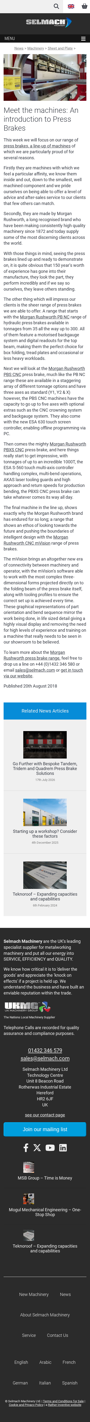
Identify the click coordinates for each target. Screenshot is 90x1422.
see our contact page (45, 1115)
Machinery (35, 48)
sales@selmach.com (35, 670)
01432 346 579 (45, 1050)
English (71, 6)
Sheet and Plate (60, 48)
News (19, 48)
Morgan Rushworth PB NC (45, 317)
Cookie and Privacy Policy (26, 1405)
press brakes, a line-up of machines (37, 146)
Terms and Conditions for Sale (63, 1401)
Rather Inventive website (64, 1405)
